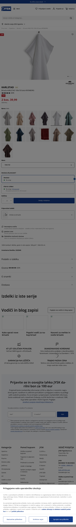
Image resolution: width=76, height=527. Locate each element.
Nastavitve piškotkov (14, 519)
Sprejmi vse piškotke (61, 519)
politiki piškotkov (18, 511)
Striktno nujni (38, 519)
